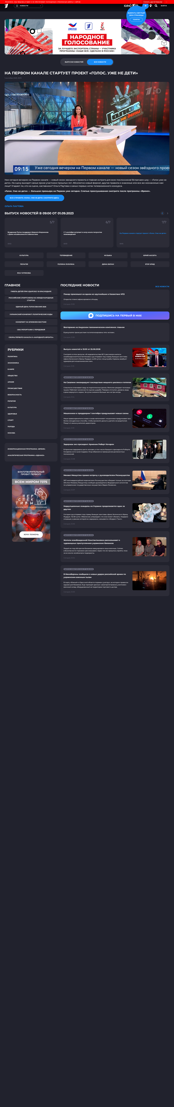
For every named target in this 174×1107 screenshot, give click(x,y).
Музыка (108, 255)
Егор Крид (150, 264)
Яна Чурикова (24, 273)
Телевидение (66, 255)
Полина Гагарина (66, 264)
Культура (24, 255)
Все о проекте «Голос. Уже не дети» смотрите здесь (34, 198)
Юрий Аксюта (150, 255)
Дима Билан (108, 264)
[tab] (74, 62)
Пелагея (24, 264)
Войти (164, 6)
